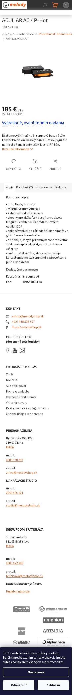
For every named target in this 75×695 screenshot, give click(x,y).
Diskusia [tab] (60, 187)
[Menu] (66, 5)
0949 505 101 (14, 493)
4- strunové (30, 276)
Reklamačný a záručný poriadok (27, 408)
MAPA (10, 447)
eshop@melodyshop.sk (27, 316)
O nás (10, 374)
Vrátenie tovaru (16, 403)
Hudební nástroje (18, 591)
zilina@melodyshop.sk (21, 473)
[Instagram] (22, 350)
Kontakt (12, 380)
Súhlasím (53, 685)
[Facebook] (9, 350)
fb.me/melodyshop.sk (26, 327)
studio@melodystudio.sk (23, 505)
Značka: (17, 39)
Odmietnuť (19, 685)
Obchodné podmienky (21, 397)
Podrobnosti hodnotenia (56, 34)
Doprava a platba (17, 391)
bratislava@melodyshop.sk (24, 576)
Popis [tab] (9, 187)
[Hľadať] (45, 5)
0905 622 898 (14, 563)
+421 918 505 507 (23, 322)
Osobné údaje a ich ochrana (24, 414)
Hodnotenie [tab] (44, 187)
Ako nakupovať (16, 386)
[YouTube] (15, 350)
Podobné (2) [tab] (24, 187)
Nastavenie (36, 672)
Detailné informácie (15, 149)
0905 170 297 (14, 460)
